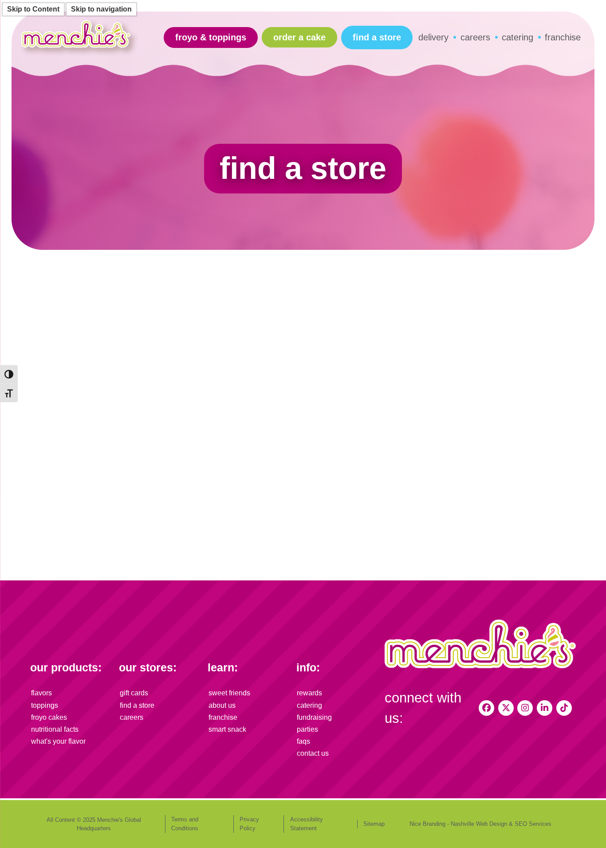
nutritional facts (55, 729)
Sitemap (374, 823)
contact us (313, 753)
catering (517, 37)
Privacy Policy (249, 824)
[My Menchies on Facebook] (486, 708)
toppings (44, 705)
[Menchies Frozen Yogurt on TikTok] (564, 708)
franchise (563, 37)
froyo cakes (49, 717)
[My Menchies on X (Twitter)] (506, 708)
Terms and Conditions (184, 824)
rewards (309, 693)
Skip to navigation (101, 9)
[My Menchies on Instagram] (525, 708)
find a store (377, 37)
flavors (41, 693)
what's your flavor (58, 741)
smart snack (227, 729)
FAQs (303, 741)
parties (307, 729)
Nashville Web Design (479, 823)
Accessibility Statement (306, 824)
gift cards (134, 693)
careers (475, 37)
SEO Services (533, 823)
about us (222, 705)
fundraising (314, 717)
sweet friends (229, 693)
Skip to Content (33, 9)
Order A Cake (299, 37)
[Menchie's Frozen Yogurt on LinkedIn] (544, 708)
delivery (433, 37)
